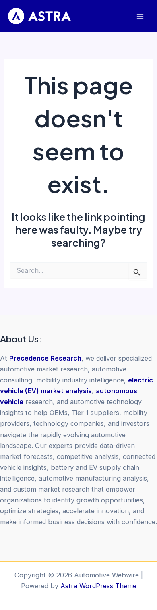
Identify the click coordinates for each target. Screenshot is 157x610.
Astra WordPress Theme (98, 586)
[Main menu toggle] (140, 16)
